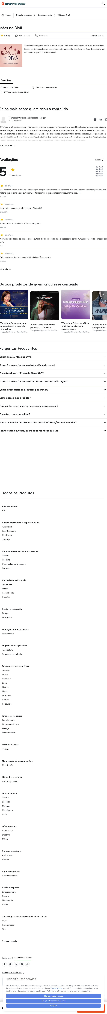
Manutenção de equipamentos (17, 761)
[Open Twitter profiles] (10, 964)
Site (4, 929)
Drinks (5, 588)
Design (5, 613)
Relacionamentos (11, 871)
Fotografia (7, 617)
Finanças (6, 728)
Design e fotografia (12, 609)
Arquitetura (7, 649)
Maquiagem (7, 810)
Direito (5, 674)
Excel (4, 920)
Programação (8, 925)
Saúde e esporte (10, 887)
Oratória (6, 568)
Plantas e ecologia (11, 851)
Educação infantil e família (15, 629)
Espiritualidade (9, 531)
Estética (6, 801)
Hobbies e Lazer (10, 744)
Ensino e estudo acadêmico (15, 666)
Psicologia (6, 703)
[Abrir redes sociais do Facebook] (95, 120)
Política (5, 699)
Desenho (6, 834)
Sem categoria (9, 941)
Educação (6, 678)
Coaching (6, 559)
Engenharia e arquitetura (14, 645)
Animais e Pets (9, 506)
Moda (4, 814)
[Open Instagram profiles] (27, 964)
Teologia (6, 539)
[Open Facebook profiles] (4, 964)
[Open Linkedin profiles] (16, 964)
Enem (4, 683)
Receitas (6, 597)
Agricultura (7, 855)
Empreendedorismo (11, 724)
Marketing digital (10, 781)
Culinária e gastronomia (14, 580)
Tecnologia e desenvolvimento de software (24, 916)
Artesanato (7, 830)
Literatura (6, 695)
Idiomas (5, 687)
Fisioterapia (7, 900)
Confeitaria (7, 584)
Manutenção (7, 765)
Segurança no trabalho (12, 654)
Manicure (6, 806)
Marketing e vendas (12, 777)
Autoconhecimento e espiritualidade (20, 522)
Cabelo (5, 797)
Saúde (5, 904)
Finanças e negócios (12, 716)
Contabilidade (8, 720)
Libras (5, 691)
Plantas (5, 859)
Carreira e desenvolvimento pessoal (20, 551)
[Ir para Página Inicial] (15, 4)
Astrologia (7, 526)
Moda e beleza (9, 793)
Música (5, 839)
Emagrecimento (9, 892)
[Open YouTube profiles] (22, 964)
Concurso (6, 670)
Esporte (6, 896)
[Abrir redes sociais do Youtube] (100, 120)
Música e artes (9, 826)
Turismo (6, 749)
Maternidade (8, 633)
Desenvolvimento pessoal (14, 564)
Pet (4, 510)
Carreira (5, 555)
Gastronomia (8, 592)
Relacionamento (9, 875)
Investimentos (8, 732)
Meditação (7, 535)
